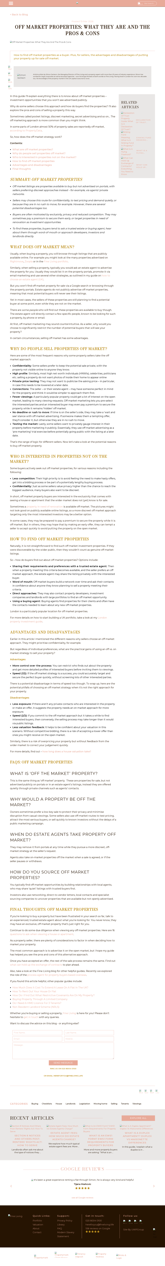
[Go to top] (155, 1233)
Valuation (38, 1224)
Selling (114, 1104)
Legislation (84, 1104)
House (59, 1104)
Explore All (138, 1118)
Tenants (125, 1104)
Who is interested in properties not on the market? (44, 157)
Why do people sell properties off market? (38, 153)
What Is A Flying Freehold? (142, 151)
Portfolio (37, 1220)
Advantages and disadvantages (32, 165)
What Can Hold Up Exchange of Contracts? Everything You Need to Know (143, 166)
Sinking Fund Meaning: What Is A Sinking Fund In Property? (143, 139)
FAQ (59, 1228)
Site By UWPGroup (133, 1229)
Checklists (47, 1104)
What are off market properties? (32, 149)
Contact (37, 1232)
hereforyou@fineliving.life (68, 1076)
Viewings (137, 1104)
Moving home (100, 1104)
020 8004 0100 (69, 1068)
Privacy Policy (64, 1220)
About (36, 1228)
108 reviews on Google (98, 1228)
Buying (34, 1104)
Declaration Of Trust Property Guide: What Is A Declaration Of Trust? (143, 121)
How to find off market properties (33, 161)
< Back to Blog (19, 14)
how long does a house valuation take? (66, 751)
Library (61, 1224)
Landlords (70, 1104)
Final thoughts (21, 168)
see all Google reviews (82, 1198)
